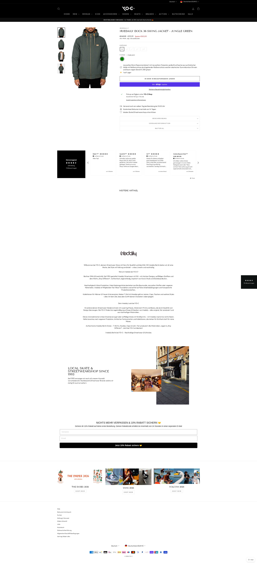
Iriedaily (124, 28)
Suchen (59, 515)
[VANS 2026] (129, 476)
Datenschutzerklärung (64, 530)
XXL (143, 49)
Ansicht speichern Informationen (136, 100)
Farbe (127, 55)
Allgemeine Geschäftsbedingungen (68, 533)
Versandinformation (159, 123)
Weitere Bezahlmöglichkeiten (160, 89)
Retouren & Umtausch (64, 512)
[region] (143, 162)
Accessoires (110, 14)
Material (159, 128)
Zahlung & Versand (63, 518)
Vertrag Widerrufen (63, 536)
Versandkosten (135, 38)
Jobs (58, 524)
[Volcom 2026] (177, 476)
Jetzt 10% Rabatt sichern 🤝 (128, 445)
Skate (137, 14)
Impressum (60, 527)
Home (67, 14)
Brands (150, 14)
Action (163, 14)
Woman (86, 14)
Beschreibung (160, 118)
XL (137, 49)
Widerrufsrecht (62, 521)
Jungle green (122, 59)
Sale (190, 14)
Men (75, 14)
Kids (97, 14)
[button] (88, 162)
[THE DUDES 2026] (80, 476)
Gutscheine (178, 14)
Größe (123, 45)
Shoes (126, 14)
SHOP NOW (80, 491)
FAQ (58, 509)
